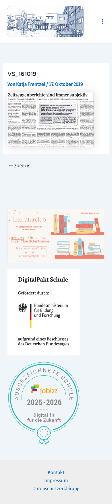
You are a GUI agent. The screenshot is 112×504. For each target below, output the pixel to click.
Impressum (56, 480)
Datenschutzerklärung (56, 488)
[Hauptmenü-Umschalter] (102, 21)
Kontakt (56, 472)
